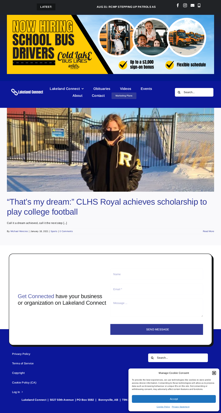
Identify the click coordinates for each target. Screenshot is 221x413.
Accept (174, 398)
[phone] (199, 5)
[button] (214, 373)
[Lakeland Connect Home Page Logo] (27, 88)
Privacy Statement (180, 407)
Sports (54, 231)
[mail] (192, 5)
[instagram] (185, 5)
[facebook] (178, 5)
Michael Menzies (19, 231)
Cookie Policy (163, 407)
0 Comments (66, 231)
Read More (208, 231)
